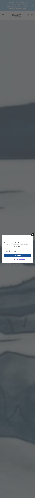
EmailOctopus (21, 259)
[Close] (32, 234)
